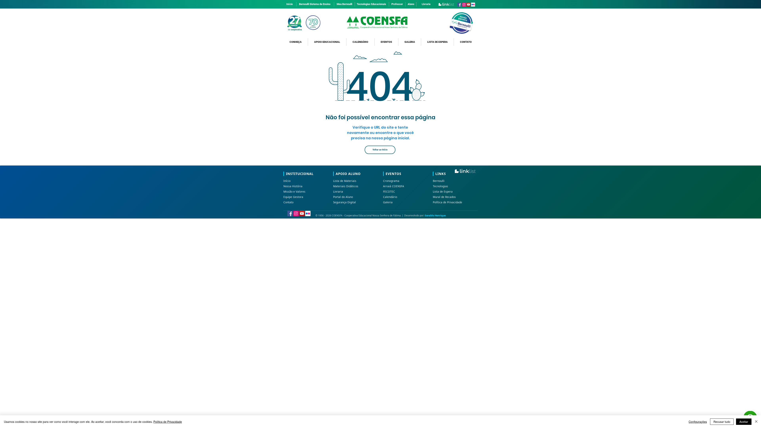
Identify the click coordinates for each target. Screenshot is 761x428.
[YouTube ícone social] (468, 5)
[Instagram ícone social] (464, 5)
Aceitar (743, 422)
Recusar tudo (721, 422)
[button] (295, 42)
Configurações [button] (698, 422)
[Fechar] (756, 421)
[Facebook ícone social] (459, 5)
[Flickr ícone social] (473, 5)
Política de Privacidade (167, 422)
